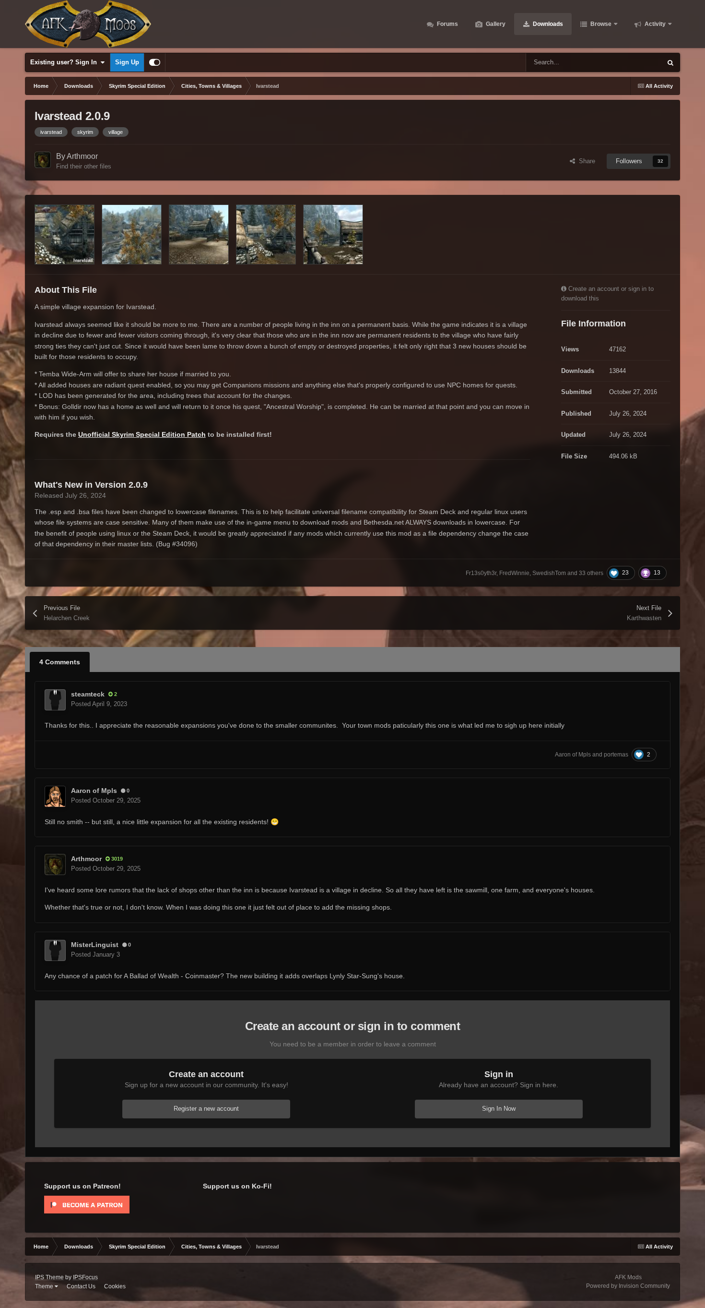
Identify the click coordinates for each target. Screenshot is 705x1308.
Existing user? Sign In (65, 62)
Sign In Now (499, 1108)
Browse (600, 24)
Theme (45, 1286)
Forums (446, 24)
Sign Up (127, 62)
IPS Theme (49, 1277)
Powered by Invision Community (628, 1286)
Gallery (494, 24)
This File (637, 62)
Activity (654, 24)
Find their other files (83, 166)
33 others (591, 573)
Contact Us (81, 1286)
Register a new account (206, 1108)
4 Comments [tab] (59, 662)
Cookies (115, 1286)
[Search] (670, 62)
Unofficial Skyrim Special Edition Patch (142, 434)
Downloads (547, 24)
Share (585, 161)
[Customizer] (154, 62)
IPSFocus (85, 1277)
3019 (116, 859)
